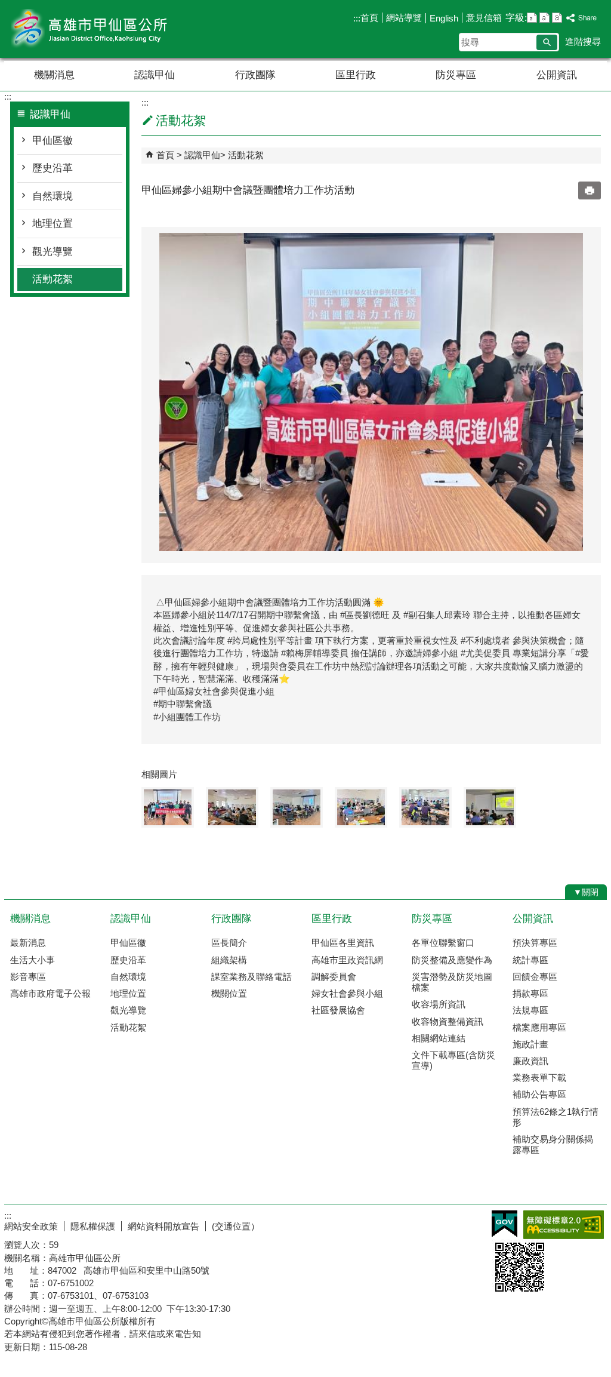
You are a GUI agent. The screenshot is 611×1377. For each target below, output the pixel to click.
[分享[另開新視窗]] (582, 18)
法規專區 (530, 1010)
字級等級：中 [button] (544, 17)
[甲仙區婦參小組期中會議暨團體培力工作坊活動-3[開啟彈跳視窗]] (296, 807)
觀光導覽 (52, 251)
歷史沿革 (52, 168)
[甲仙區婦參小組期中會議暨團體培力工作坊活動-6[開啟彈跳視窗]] (490, 807)
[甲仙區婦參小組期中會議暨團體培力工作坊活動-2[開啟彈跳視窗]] (232, 807)
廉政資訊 (530, 1061)
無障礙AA (563, 1224)
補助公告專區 (539, 1094)
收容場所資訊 (438, 1004)
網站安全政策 (31, 1226)
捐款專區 (530, 993)
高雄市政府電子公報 (50, 993)
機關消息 (54, 75)
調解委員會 (333, 977)
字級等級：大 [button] (557, 18)
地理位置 (52, 223)
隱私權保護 (92, 1226)
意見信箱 (484, 18)
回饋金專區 (535, 977)
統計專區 (530, 960)
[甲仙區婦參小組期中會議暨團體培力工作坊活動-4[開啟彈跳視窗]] (361, 807)
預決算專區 (535, 943)
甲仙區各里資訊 (342, 943)
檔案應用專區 (539, 1027)
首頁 (369, 18)
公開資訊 (556, 75)
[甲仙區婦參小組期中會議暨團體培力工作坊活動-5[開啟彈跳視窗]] (425, 807)
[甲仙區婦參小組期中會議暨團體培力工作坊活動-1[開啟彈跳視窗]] (167, 807)
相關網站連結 (438, 1038)
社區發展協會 (338, 1010)
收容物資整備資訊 (447, 1021)
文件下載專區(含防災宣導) (453, 1060)
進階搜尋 (583, 41)
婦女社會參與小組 (347, 993)
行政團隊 (255, 75)
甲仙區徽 (52, 140)
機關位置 (229, 993)
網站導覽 (404, 18)
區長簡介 (229, 943)
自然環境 (52, 196)
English (444, 18)
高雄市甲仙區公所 (105, 29)
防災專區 (456, 75)
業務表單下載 (539, 1077)
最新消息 (28, 943)
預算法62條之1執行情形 (555, 1116)
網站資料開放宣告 (163, 1226)
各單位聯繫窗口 (443, 943)
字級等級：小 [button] (532, 18)
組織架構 (229, 960)
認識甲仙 (154, 75)
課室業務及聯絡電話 (251, 977)
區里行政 (355, 75)
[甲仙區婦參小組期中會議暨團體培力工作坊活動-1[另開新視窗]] (371, 392)
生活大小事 (32, 960)
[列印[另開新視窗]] (589, 190)
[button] (546, 42)
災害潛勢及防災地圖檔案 (452, 982)
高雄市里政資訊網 (347, 960)
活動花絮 (52, 279)
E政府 (504, 1223)
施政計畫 (530, 1044)
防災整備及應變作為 (452, 960)
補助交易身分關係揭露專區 (553, 1144)
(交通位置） (236, 1226)
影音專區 (28, 977)
